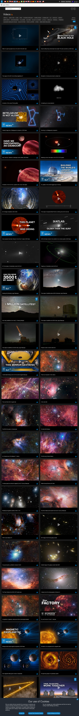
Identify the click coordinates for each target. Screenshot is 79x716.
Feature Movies (15, 19)
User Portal (68, 1)
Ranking (73, 19)
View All (6, 17)
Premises (61, 19)
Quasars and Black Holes (10, 22)
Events (60, 17)
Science (63, 1)
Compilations (37, 17)
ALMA (17, 17)
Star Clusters (30, 22)
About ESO (11, 17)
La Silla (44, 19)
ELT (50, 17)
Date (74, 21)
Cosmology (45, 17)
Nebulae (50, 19)
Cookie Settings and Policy (54, 713)
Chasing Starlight (28, 17)
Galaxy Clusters (36, 19)
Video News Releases (45, 22)
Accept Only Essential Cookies (36, 713)
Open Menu (5, 5)
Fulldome (22, 19)
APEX (21, 17)
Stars (36, 22)
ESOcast (55, 17)
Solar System (21, 22)
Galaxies (28, 19)
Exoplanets (7, 19)
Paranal (55, 19)
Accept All (21, 713)
